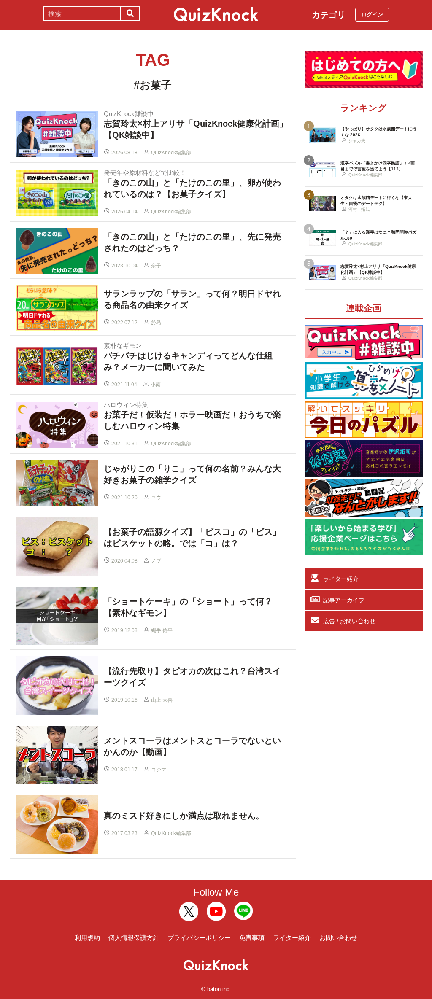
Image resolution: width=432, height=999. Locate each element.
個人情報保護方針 (133, 937)
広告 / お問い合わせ (349, 621)
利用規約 (87, 937)
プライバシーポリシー (199, 937)
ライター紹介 (341, 579)
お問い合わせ (338, 937)
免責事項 (252, 937)
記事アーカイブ (343, 600)
